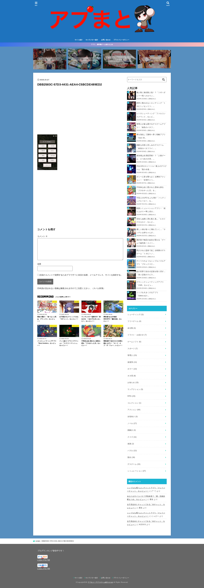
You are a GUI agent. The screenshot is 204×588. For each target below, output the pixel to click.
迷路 (131, 444)
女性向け (133, 417)
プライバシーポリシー (121, 40)
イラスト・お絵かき (137, 335)
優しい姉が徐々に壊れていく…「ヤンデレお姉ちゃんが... (151, 231)
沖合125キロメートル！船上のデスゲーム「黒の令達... (151, 167)
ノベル (132, 423)
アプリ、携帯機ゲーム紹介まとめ (102, 44)
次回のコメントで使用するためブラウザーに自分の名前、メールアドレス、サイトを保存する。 (81, 275)
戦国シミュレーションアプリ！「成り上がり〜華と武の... (151, 210)
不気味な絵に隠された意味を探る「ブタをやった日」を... (150, 189)
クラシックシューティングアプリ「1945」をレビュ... (150, 283)
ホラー (132, 369)
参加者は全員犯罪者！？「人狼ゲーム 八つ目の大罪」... (151, 157)
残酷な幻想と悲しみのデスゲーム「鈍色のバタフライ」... (150, 146)
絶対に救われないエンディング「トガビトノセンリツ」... (151, 104)
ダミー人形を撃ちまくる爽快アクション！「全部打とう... (151, 178)
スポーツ (133, 349)
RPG (131, 396)
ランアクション (135, 389)
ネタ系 (132, 376)
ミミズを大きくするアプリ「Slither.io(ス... (147, 294)
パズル (132, 451)
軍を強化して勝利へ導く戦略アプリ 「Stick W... (151, 136)
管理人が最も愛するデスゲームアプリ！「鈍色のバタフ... (151, 125)
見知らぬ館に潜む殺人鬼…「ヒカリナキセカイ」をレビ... (151, 220)
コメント (42, 236)
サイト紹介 (79, 40)
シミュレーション (137, 471)
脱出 (131, 457)
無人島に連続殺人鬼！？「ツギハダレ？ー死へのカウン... (151, 94)
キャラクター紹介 (92, 40)
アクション (134, 410)
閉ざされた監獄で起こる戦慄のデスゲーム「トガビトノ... (151, 252)
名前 (39, 264)
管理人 (132, 355)
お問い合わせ (106, 40)
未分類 (132, 328)
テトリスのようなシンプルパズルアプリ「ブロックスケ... (151, 262)
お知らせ (133, 382)
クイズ (132, 437)
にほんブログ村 (43, 560)
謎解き (132, 430)
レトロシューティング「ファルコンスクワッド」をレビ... (151, 115)
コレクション (134, 403)
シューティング (136, 314)
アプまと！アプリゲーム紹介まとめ (100, 582)
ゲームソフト (134, 342)
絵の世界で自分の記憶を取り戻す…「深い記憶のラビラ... (151, 273)
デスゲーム (134, 464)
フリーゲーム (134, 321)
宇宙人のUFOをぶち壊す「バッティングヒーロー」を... (151, 199)
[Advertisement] (80, 111)
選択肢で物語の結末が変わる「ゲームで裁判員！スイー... (151, 241)
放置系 (132, 362)
